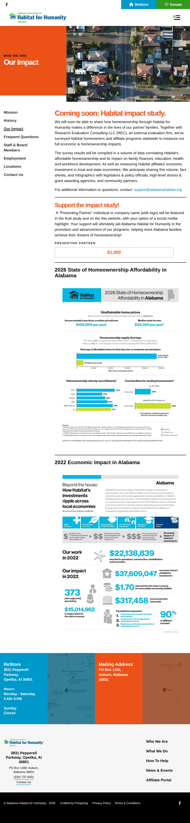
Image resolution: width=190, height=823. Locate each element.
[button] (176, 17)
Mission (10, 112)
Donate (176, 5)
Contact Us (13, 175)
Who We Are (157, 742)
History (10, 121)
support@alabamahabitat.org (158, 190)
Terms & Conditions (127, 803)
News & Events (159, 771)
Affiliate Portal (158, 780)
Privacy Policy (101, 803)
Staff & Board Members (15, 147)
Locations (12, 167)
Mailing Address (116, 664)
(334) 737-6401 (24, 777)
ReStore (141, 5)
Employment (15, 158)
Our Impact (13, 129)
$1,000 (114, 252)
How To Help (157, 761)
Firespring (81, 803)
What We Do (157, 751)
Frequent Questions (21, 137)
